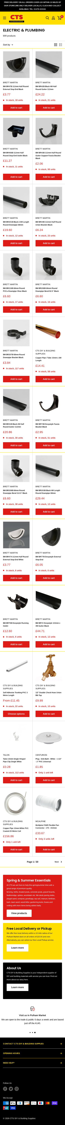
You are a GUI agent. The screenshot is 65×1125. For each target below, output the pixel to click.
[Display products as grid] (55, 44)
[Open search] (47, 18)
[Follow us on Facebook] (5, 1089)
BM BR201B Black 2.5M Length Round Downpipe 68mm (16, 223)
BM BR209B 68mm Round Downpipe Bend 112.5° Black (15, 491)
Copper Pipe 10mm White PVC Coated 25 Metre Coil (16, 829)
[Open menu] (4, 18)
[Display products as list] (60, 44)
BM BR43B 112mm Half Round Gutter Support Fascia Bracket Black (48, 155)
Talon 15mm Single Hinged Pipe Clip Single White (14, 760)
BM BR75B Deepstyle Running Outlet (16, 624)
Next (57, 862)
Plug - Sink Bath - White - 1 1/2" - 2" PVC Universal (49, 760)
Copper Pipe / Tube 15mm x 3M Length (48, 359)
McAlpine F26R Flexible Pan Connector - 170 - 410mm (47, 826)
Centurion (41, 755)
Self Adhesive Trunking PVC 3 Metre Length (15, 694)
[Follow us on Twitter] (11, 1089)
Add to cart (16, 107)
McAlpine (41, 821)
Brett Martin (10, 82)
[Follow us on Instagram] (17, 1089)
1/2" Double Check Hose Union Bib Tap (48, 694)
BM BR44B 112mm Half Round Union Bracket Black (48, 223)
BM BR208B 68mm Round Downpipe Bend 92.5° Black (47, 289)
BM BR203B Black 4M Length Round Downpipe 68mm (48, 491)
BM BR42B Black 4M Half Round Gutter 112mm (46, 87)
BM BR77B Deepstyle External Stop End (48, 558)
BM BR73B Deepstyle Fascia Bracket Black (47, 425)
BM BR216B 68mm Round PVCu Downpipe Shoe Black (15, 289)
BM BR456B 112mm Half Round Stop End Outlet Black (15, 154)
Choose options (16, 713)
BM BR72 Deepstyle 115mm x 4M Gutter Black (48, 624)
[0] (59, 18)
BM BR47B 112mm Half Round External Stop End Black (16, 87)
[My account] (53, 18)
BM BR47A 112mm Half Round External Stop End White (15, 558)
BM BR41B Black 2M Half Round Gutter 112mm (13, 425)
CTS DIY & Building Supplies (45, 352)
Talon (6, 755)
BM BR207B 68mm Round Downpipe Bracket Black (14, 356)
